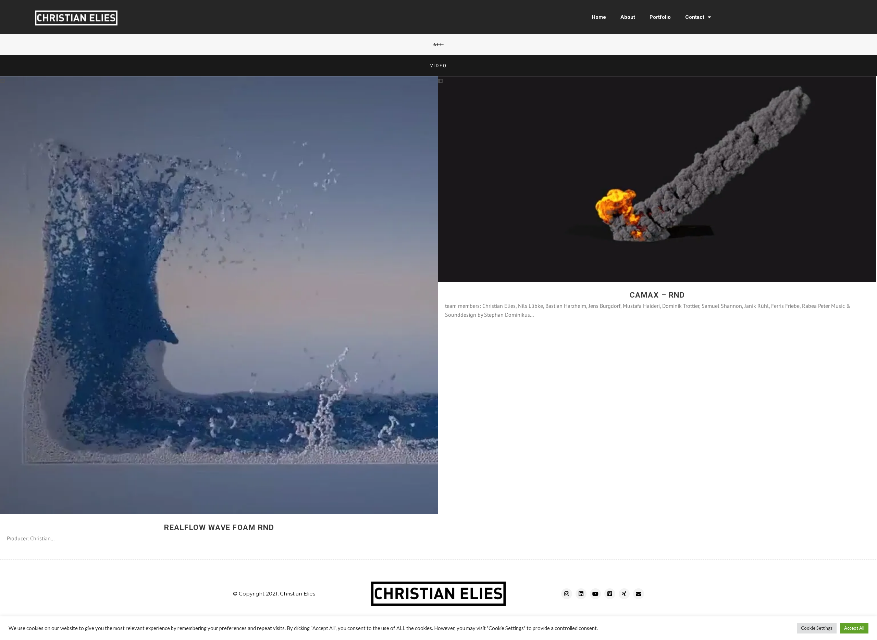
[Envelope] (638, 593)
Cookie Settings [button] (816, 628)
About (627, 17)
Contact (694, 17)
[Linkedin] (581, 593)
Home (599, 17)
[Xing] (624, 593)
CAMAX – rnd (657, 295)
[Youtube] (595, 593)
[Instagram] (566, 593)
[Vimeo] (609, 593)
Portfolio (660, 17)
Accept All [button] (854, 628)
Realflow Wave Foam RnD (219, 527)
